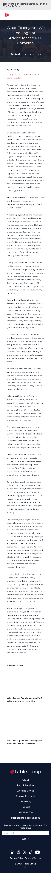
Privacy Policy (16, 858)
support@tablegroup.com (25, 818)
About (25, 780)
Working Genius (25, 790)
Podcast (25, 807)
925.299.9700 (25, 812)
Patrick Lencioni (25, 785)
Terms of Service (33, 858)
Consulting (25, 801)
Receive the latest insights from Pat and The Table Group (25, 5)
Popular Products (25, 796)
